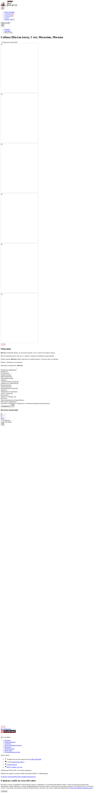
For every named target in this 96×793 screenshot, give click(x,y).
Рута (2, 616)
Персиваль (4, 551)
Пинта (3, 538)
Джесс (3, 629)
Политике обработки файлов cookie (81, 788)
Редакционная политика (12, 752)
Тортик (3, 681)
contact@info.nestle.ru (17, 762)
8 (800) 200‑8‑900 (35, 759)
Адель (3, 446)
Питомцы (7, 31)
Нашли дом (8, 19)
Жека (2, 655)
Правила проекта (9, 742)
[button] (48, 369)
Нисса (3, 525)
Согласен (4, 791)
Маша (2, 668)
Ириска (3, 433)
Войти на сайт (5, 23)
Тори (2, 472)
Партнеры (7, 16)
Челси (3, 485)
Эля (2, 603)
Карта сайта (8, 750)
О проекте (7, 14)
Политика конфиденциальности (25, 776)
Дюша (3, 459)
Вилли (3, 498)
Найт (2, 577)
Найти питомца (9, 12)
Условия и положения (8, 776)
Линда (3, 642)
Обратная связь (9, 749)
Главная (7, 29)
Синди (3, 694)
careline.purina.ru (12, 764)
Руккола (3, 590)
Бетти (2, 418)
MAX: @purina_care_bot (14, 767)
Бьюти (3, 564)
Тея (2, 707)
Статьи (6, 17)
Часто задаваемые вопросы (13, 745)
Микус (3, 720)
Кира (2, 512)
